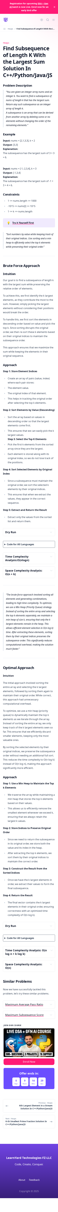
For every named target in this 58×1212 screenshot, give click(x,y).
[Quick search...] (47, 19)
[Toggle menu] (53, 19)
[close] (54, 7)
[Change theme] (41, 19)
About (21, 1179)
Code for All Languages (20, 544)
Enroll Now (29, 1061)
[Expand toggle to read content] (51, 532)
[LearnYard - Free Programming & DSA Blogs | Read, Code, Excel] (5, 19)
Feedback (34, 1179)
